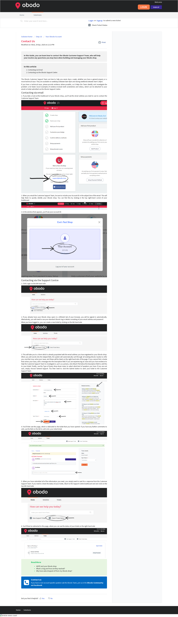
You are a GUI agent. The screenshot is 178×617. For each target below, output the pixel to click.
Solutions (38, 15)
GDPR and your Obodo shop (46, 566)
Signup (100, 20)
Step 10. (39, 36)
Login (91, 20)
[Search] (21, 21)
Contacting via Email (35, 70)
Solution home (27, 36)
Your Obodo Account (54, 36)
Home (22, 15)
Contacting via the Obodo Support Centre (42, 72)
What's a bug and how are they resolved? (50, 569)
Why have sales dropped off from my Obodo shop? (54, 571)
